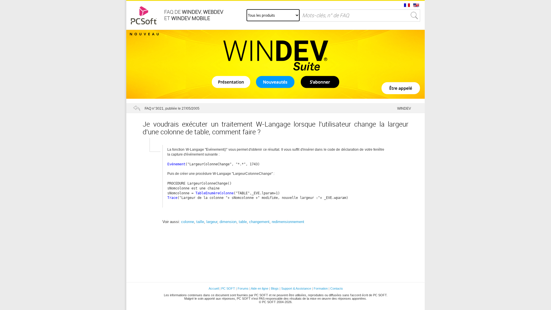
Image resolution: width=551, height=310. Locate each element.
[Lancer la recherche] (414, 15)
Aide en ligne (259, 288)
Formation (321, 288)
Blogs (275, 288)
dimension (228, 222)
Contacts (336, 288)
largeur (211, 222)
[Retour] (136, 108)
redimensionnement (288, 222)
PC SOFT (228, 288)
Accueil (214, 288)
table (243, 222)
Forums (243, 288)
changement (259, 222)
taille (200, 222)
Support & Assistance (296, 288)
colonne (187, 222)
